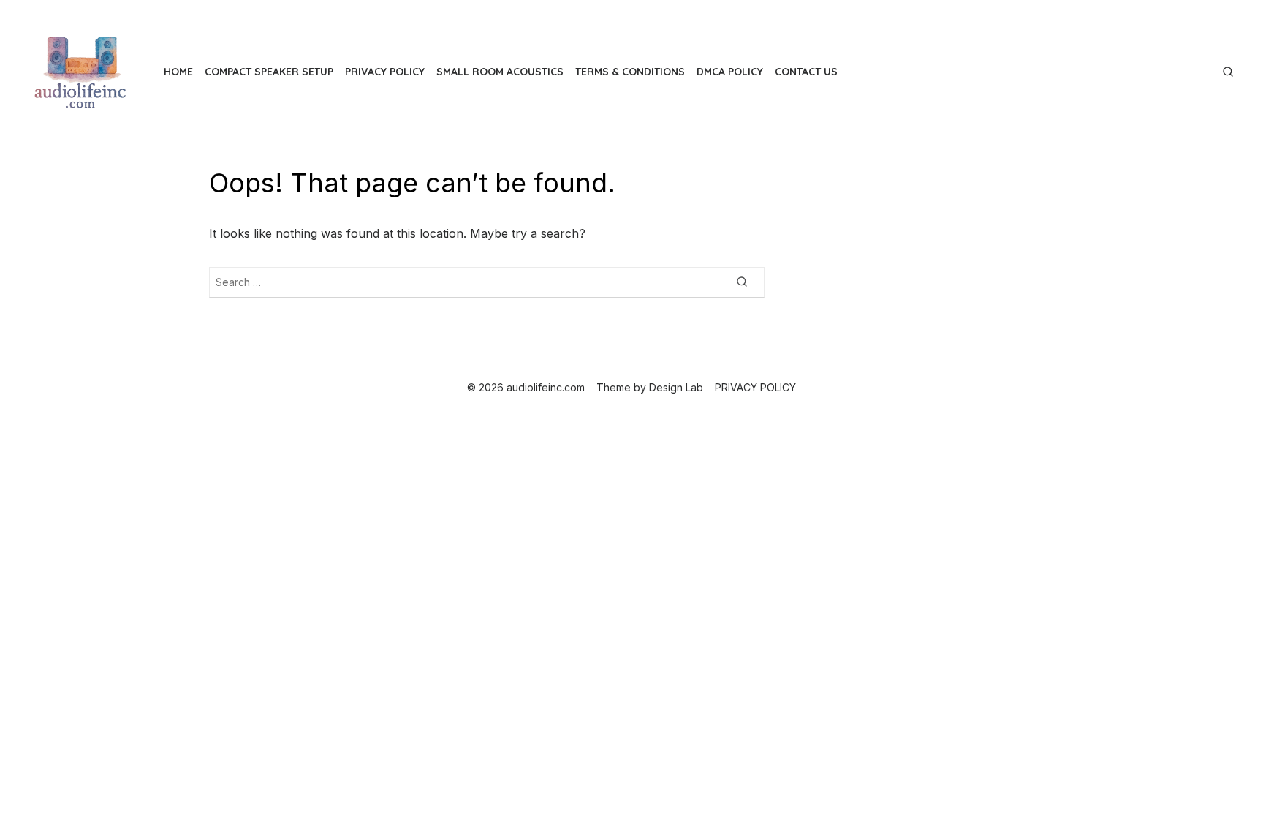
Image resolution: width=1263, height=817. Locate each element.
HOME (178, 71)
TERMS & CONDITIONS (630, 71)
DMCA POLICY (730, 71)
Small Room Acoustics (500, 71)
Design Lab (676, 387)
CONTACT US (806, 71)
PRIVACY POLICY (385, 71)
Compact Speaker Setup (269, 71)
